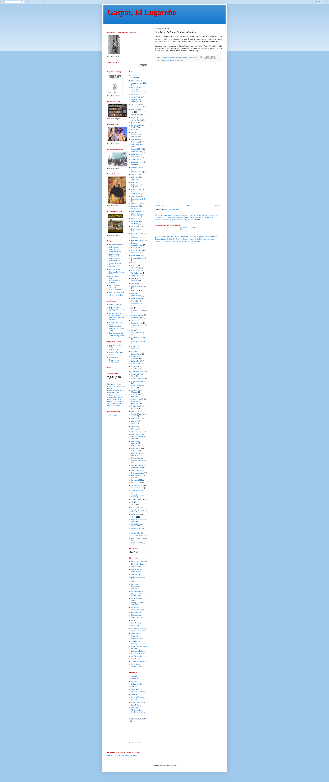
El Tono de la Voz (137, 618)
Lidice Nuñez (135, 364)
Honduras (134, 291)
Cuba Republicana (115, 304)
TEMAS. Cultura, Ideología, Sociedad (138, 711)
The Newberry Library (116, 336)
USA (132, 505)
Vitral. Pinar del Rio (116, 295)
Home (189, 205)
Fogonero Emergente (138, 631)
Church (163, 60)
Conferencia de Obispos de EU (114, 259)
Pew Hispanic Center (116, 333)
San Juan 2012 (136, 480)
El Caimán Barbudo (138, 692)
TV (132, 502)
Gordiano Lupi (136, 275)
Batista (133, 130)
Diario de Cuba (136, 689)
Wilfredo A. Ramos (137, 529)
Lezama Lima (136, 361)
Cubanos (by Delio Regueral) (137, 186)
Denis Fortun (135, 196)
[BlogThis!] (207, 57)
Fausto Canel (136, 248)
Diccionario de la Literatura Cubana (115, 314)
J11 (132, 320)
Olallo (133, 426)
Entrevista (134, 238)
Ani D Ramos (135, 104)
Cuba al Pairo (136, 572)
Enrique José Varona (138, 233)
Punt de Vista (135, 659)
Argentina (134, 109)
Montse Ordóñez (137, 406)
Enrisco (133, 620)
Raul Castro (135, 448)
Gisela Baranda (136, 273)
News (182, 60)
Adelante (134, 676)
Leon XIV (134, 351)
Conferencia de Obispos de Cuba (115, 255)
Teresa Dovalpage (137, 491)
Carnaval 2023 (136, 159)
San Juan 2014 (136, 483)
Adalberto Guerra (137, 92)
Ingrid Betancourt (137, 315)
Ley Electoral (113, 357)
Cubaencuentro (136, 684)
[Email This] (205, 57)
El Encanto (135, 218)
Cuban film (135, 182)
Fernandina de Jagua (138, 628)
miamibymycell (136, 399)
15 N (133, 75)
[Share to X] (209, 57)
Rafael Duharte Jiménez (136, 442)
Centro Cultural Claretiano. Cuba (115, 250)
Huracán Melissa (137, 298)
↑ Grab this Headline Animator (188, 231)
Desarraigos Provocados (135, 585)
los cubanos (135, 369)
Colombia (134, 177)
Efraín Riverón (136, 211)
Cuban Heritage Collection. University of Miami (116, 309)
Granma (134, 694)
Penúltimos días (136, 656)
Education (134, 209)
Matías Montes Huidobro (136, 395)
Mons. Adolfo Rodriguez (135, 402)
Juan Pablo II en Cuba (139, 326)
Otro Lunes (135, 707)
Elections (134, 224)
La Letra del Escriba (138, 702)
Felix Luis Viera (136, 250)
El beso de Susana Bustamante (137, 215)
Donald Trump (136, 203)
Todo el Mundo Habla (138, 661)
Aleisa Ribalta (136, 97)
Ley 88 (111, 355)
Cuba (168, 60)
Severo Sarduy (136, 488)
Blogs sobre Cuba (137, 564)
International (135, 318)
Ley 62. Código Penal (116, 352)
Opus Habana (136, 705)
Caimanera (135, 139)
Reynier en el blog (137, 465)
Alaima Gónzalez (137, 95)
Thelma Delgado (137, 499)
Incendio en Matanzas (139, 311)
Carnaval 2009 (136, 152)
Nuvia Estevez (136, 418)
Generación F (136, 633)
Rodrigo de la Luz (137, 473)
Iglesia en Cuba (175, 60)
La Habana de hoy (137, 333)
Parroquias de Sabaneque (114, 286)
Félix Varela (135, 253)
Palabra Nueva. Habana (114, 282)
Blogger (174, 765)
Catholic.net (113, 247)
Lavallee (134, 349)
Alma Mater (135, 679)
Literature (134, 366)
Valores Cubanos (137, 667)
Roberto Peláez (136, 470)
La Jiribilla (134, 700)
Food (133, 262)
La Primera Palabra (138, 651)
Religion (134, 451)
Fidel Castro (135, 255)
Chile (133, 165)
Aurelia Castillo (136, 120)
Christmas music (137, 172)
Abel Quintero (136, 80)
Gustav (133, 283)
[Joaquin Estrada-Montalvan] (137, 741)
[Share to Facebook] (212, 57)
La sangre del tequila (138, 342)
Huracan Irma (136, 296)
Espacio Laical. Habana (114, 277)
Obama (133, 421)
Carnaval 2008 (136, 149)
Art (132, 112)
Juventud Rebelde (137, 697)
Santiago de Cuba (137, 485)
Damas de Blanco (137, 189)
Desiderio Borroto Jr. (138, 199)
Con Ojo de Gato (137, 569)
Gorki (133, 278)
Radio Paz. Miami (115, 290)
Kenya (133, 330)
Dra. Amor (134, 206)
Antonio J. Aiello (136, 107)
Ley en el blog (136, 354)
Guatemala (135, 281)
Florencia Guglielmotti (139, 258)
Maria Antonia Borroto (138, 381)
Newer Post (160, 205)
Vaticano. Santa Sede (116, 292)
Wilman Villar (135, 533)
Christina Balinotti (137, 167)
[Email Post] (200, 57)
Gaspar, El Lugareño (141, 12)
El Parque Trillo (136, 612)
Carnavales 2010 (137, 162)
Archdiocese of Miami (116, 244)
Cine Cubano (136, 567)
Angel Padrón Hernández (136, 101)
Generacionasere (137, 639)
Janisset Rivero (136, 323)
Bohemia (134, 681)
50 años (134, 78)
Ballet (133, 122)
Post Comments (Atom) (172, 209)
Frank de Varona (137, 270)
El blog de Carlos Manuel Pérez (137, 595)
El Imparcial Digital (137, 610)
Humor (133, 293)
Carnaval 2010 (136, 154)
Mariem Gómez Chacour (136, 391)
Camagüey (135, 142)
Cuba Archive (136, 574)
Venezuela (135, 507)
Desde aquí (135, 589)
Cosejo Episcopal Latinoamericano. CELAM (115, 265)
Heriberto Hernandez (138, 286)
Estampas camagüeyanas (136, 244)
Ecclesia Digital (114, 269)
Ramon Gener (136, 446)
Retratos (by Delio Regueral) (137, 454)
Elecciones (135, 221)
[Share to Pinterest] (214, 57)
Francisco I (135, 268)
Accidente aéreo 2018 (139, 83)
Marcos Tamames (137, 379)
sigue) (197, 51)
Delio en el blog (136, 194)
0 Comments (193, 57)
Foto (132, 265)
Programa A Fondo (137, 434)
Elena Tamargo (136, 226)
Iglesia (133, 301)
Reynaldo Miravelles (138, 461)
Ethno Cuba (135, 626)
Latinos (133, 346)
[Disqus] (188, 100)
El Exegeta (135, 607)
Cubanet (134, 582)
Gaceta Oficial (114, 350)
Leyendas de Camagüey (135, 357)
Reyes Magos (136, 458)
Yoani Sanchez (136, 543)
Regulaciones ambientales (114, 361)
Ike (132, 308)
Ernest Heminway (137, 240)
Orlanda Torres (136, 431)
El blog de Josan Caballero (137, 603)
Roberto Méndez (137, 468)
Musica (133, 409)
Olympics (134, 429)
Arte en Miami (136, 115)
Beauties (134, 132)
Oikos (133, 424)
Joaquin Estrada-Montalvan (137, 718)
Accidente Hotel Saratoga (136, 88)
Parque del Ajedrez (138, 654)
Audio (133, 117)
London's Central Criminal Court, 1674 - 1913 (117, 328)
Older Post (217, 205)
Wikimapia (113, 415)
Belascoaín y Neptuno (139, 561)
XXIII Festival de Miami (139, 538)
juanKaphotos (136, 641)
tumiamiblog (135, 664)
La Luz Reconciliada (138, 337)
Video (133, 517)
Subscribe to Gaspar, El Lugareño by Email (122, 756)
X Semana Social (137, 536)
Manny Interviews (137, 371)
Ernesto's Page (136, 623)
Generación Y (136, 636)
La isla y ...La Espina (138, 644)
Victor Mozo (135, 514)
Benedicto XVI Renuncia (136, 136)
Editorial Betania (137, 591)
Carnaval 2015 (136, 157)
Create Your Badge (135, 743)
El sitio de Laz (136, 615)
